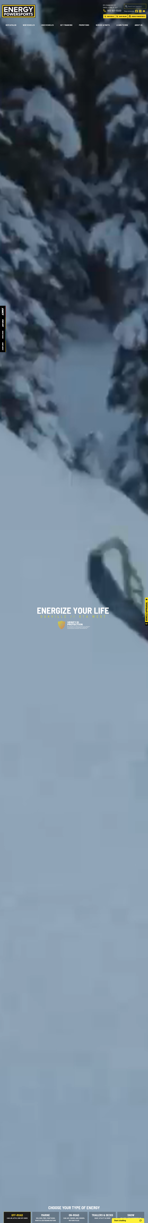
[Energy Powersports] (18, 11)
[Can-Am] (3, 346)
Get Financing (66, 25)
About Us (138, 25)
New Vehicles (29, 25)
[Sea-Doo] (3, 335)
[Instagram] (140, 11)
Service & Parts (103, 25)
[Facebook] (136, 11)
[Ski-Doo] (3, 323)
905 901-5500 (114, 10)
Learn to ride (122, 25)
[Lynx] (3, 311)
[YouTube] (144, 11)
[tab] (17, 1217)
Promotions (84, 25)
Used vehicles (47, 25)
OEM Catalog (11, 25)
